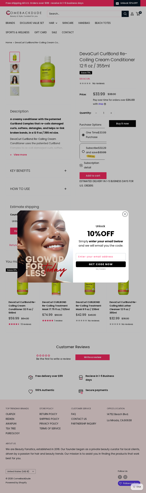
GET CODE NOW (101, 264)
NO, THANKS (101, 269)
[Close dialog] (124, 214)
